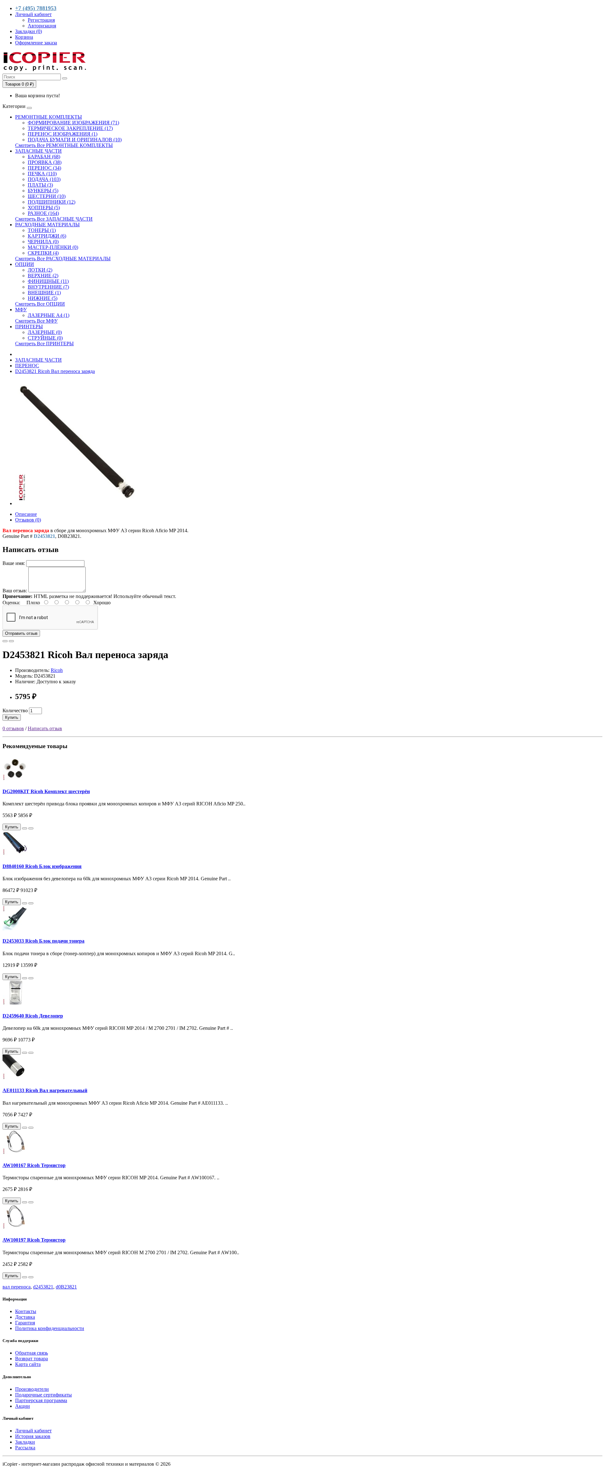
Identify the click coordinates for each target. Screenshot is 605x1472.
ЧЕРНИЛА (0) (43, 241)
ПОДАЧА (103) (44, 179)
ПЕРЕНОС (27, 365)
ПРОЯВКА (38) (44, 162)
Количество (15, 710)
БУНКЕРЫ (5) (43, 190)
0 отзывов (13, 728)
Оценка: (11, 602)
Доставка (25, 1317)
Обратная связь (31, 1353)
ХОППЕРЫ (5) (44, 207)
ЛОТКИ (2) (40, 270)
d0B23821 (66, 1286)
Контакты (25, 1311)
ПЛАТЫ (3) (40, 185)
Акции (22, 1406)
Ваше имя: (14, 563)
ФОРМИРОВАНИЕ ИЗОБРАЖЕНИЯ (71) (73, 122)
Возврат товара (31, 1358)
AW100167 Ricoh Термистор (34, 1165)
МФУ (21, 309)
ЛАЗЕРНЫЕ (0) (45, 332)
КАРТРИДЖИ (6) (47, 236)
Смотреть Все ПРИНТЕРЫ (44, 343)
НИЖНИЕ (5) (42, 298)
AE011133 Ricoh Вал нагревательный (45, 1090)
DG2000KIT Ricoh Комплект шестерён (46, 791)
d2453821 (43, 1286)
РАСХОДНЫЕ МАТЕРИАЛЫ (47, 224)
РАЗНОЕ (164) (43, 213)
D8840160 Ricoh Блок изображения (42, 866)
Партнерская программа (41, 1400)
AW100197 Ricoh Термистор (34, 1240)
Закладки (25, 1442)
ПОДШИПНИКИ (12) (51, 202)
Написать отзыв (45, 728)
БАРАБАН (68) (44, 156)
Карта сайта (28, 1364)
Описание (26, 514)
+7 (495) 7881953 (35, 8)
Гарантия (25, 1322)
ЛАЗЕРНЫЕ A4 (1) (48, 315)
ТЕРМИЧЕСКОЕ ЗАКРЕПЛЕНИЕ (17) (70, 128)
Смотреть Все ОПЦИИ (40, 304)
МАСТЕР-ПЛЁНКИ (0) (53, 247)
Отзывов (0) (28, 519)
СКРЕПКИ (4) (43, 253)
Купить (11, 717)
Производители (32, 1389)
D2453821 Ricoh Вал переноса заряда (55, 371)
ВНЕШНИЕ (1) (44, 292)
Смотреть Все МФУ (36, 321)
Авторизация (42, 25)
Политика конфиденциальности (49, 1328)
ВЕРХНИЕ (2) (43, 275)
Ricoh (57, 670)
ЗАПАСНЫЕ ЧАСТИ (38, 151)
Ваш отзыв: (15, 590)
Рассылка (25, 1447)
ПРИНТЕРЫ (29, 326)
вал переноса (17, 1286)
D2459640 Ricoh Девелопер (33, 1015)
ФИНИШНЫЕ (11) (48, 281)
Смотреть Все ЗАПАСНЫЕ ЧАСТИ (54, 219)
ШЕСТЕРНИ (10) (47, 196)
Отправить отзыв (21, 633)
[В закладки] (5, 641)
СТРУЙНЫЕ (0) (45, 338)
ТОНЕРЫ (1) (42, 230)
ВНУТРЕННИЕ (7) (48, 287)
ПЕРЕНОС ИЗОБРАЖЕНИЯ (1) (62, 134)
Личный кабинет (33, 1430)
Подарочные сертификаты (43, 1394)
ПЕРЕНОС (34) (44, 168)
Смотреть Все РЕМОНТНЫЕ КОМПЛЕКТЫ (64, 145)
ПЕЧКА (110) (42, 173)
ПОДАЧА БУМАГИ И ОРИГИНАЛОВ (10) (75, 139)
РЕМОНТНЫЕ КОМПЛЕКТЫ (48, 117)
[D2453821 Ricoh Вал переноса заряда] (78, 503)
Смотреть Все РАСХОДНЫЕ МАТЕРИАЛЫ (63, 258)
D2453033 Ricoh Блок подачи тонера (43, 941)
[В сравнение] (11, 641)
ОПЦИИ (24, 264)
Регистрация (41, 20)
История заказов (32, 1436)
